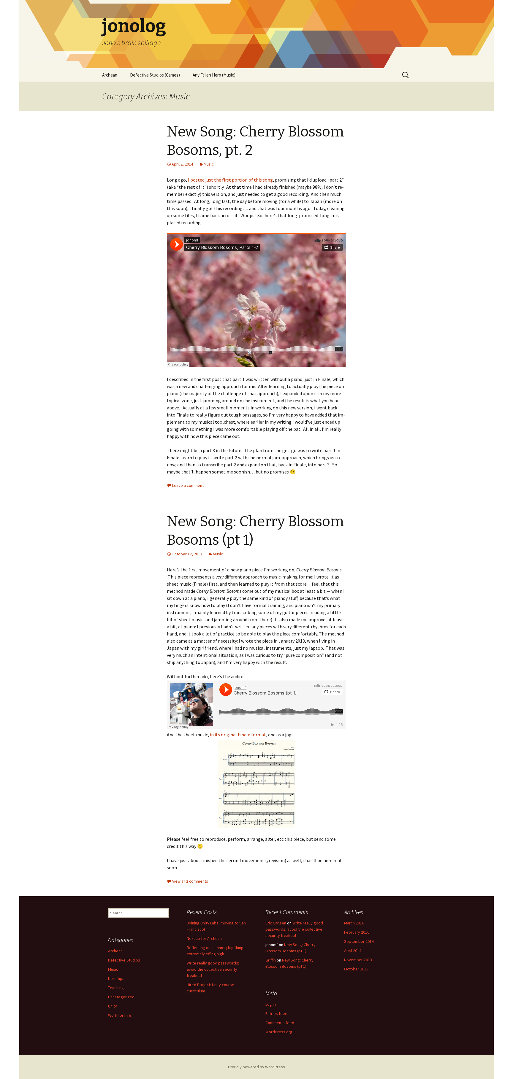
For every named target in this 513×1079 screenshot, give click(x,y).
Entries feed (276, 1013)
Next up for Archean (204, 938)
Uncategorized (121, 996)
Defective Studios (124, 960)
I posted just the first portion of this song (230, 180)
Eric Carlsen (275, 923)
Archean (109, 75)
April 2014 (352, 950)
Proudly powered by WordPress (256, 1067)
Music (209, 164)
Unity (112, 1006)
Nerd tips (116, 978)
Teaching (116, 987)
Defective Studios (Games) (155, 75)
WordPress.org (278, 1031)
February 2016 (356, 932)
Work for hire (119, 1015)
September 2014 (359, 941)
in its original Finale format (238, 735)
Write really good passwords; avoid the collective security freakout (213, 969)
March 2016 (354, 923)
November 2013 (358, 959)
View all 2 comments (190, 881)
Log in (270, 1004)
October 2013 (356, 969)
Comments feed (279, 1022)
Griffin (270, 960)
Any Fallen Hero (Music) (214, 75)
